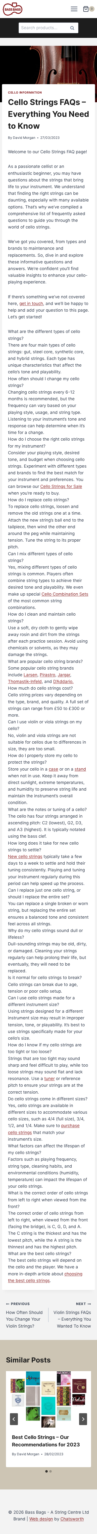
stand (80, 769)
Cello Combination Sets (65, 594)
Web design (41, 1518)
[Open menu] (74, 9)
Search (73, 27)
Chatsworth (72, 1518)
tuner (49, 1078)
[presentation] (48, 1399)
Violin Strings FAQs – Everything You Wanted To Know (72, 1315)
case (53, 769)
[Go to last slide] (14, 1419)
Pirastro (47, 674)
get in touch (31, 303)
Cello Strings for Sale (61, 486)
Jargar (64, 674)
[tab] (48, 351)
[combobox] (48, 28)
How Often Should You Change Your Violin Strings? (24, 1315)
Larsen (30, 674)
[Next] (83, 1419)
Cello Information (25, 92)
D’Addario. (63, 681)
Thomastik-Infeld (25, 681)
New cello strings (25, 856)
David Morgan (24, 138)
